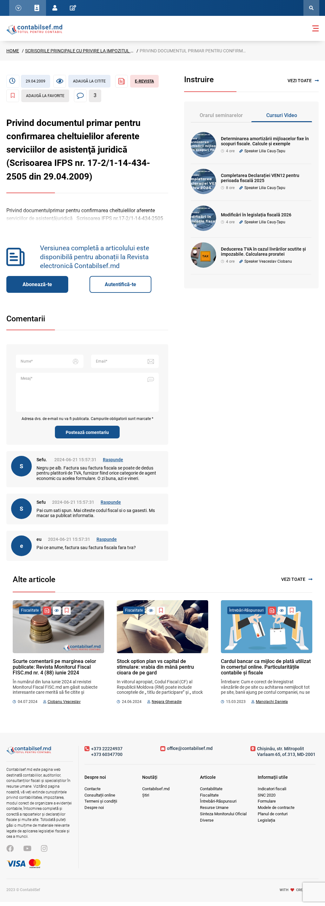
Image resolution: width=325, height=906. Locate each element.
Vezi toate (300, 80)
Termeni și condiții (100, 801)
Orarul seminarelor (221, 115)
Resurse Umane (214, 807)
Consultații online (99, 795)
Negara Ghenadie (167, 701)
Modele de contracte (276, 807)
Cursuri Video (281, 115)
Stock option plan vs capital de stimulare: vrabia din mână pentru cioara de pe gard (155, 667)
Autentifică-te (120, 284)
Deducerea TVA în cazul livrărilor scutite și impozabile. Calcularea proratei (263, 251)
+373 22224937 (107, 748)
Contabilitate (211, 788)
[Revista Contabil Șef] (47, 611)
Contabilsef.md (155, 788)
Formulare (267, 801)
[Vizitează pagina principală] (34, 29)
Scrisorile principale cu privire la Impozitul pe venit (87, 50)
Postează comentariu (87, 432)
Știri (145, 795)
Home (12, 50)
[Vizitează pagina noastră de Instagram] (44, 848)
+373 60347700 (107, 754)
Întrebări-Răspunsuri (218, 801)
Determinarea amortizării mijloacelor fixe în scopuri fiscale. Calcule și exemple (265, 141)
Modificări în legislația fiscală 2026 (256, 214)
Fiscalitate (209, 795)
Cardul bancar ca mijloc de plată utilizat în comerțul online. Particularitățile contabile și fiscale (266, 667)
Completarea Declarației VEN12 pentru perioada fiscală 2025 (260, 178)
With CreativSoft (299, 890)
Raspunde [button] (113, 459)
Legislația (266, 820)
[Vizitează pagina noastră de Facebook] (10, 848)
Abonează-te (37, 284)
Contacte (92, 788)
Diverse (207, 820)
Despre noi (94, 807)
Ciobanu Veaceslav (64, 701)
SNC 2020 (266, 795)
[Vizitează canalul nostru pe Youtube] (27, 848)
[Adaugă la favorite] (67, 611)
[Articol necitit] (57, 611)
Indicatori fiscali (272, 788)
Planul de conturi (273, 813)
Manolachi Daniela (272, 701)
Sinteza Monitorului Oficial (223, 813)
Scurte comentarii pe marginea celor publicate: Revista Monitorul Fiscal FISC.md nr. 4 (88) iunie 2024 (54, 667)
